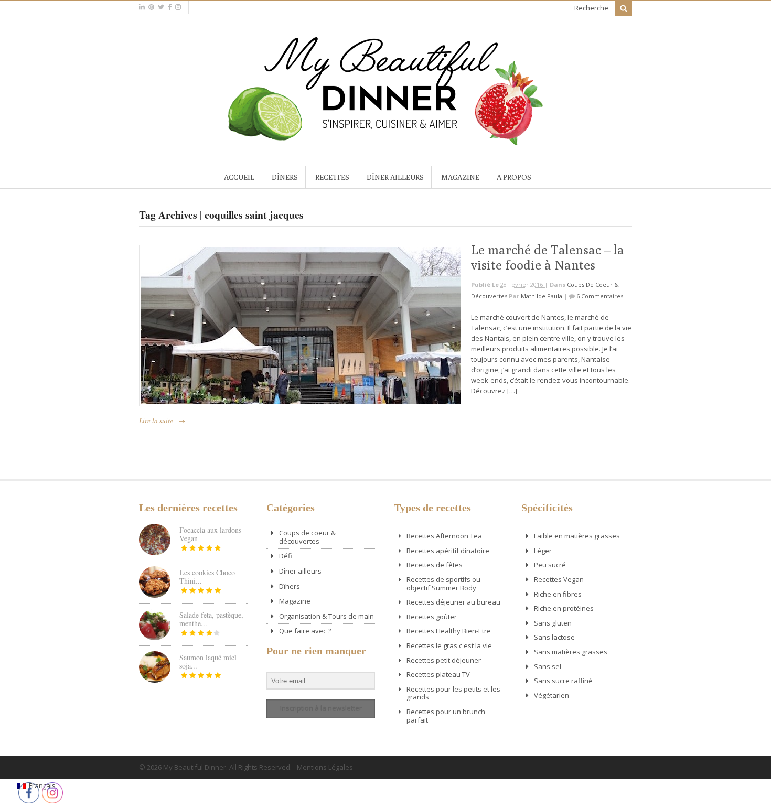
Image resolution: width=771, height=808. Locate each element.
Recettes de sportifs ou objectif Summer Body (443, 583)
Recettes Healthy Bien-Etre (448, 630)
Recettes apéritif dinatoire (447, 550)
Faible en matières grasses (577, 536)
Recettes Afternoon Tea (444, 536)
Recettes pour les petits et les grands (453, 693)
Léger (543, 550)
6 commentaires (599, 296)
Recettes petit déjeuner (443, 660)
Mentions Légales (325, 767)
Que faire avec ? (305, 630)
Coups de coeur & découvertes (307, 537)
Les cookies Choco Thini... (207, 576)
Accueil (239, 177)
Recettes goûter (431, 616)
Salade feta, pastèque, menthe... (211, 619)
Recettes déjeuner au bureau (453, 602)
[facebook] (170, 7)
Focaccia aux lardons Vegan (210, 534)
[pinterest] (151, 7)
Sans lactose (554, 637)
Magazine (460, 177)
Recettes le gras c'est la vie (449, 645)
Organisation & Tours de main (326, 616)
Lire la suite (156, 420)
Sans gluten (553, 623)
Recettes (332, 177)
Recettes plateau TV (438, 674)
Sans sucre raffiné (563, 680)
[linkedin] (142, 7)
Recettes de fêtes (434, 564)
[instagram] (178, 7)
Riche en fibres (558, 594)
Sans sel (547, 666)
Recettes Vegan (559, 579)
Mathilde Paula (541, 296)
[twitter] (161, 7)
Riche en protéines (564, 608)
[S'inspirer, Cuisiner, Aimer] (385, 141)
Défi (285, 556)
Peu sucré (550, 564)
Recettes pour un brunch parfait (445, 716)
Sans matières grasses (570, 651)
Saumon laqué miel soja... (208, 661)
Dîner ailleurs (395, 177)
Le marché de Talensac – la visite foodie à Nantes (547, 257)
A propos (514, 177)
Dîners (285, 177)
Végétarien (551, 695)
